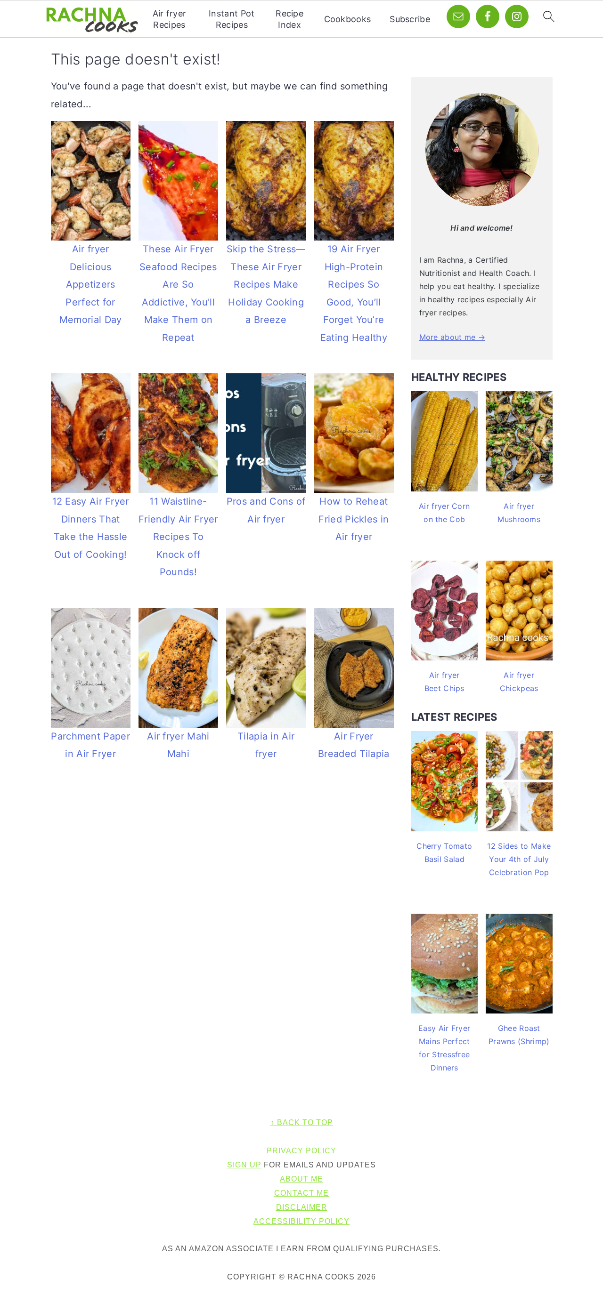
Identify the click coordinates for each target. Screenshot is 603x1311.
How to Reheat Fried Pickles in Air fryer (353, 519)
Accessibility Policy (301, 1221)
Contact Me (301, 1193)
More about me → (452, 337)
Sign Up (244, 1165)
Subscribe (410, 19)
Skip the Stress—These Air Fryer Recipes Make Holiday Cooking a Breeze (266, 284)
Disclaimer (301, 1207)
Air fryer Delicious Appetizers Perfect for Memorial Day (90, 284)
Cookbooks (347, 19)
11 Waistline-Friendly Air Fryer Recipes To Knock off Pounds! (178, 537)
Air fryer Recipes (170, 19)
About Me (301, 1179)
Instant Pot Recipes (231, 19)
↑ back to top (301, 1122)
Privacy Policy (301, 1151)
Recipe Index (289, 19)
